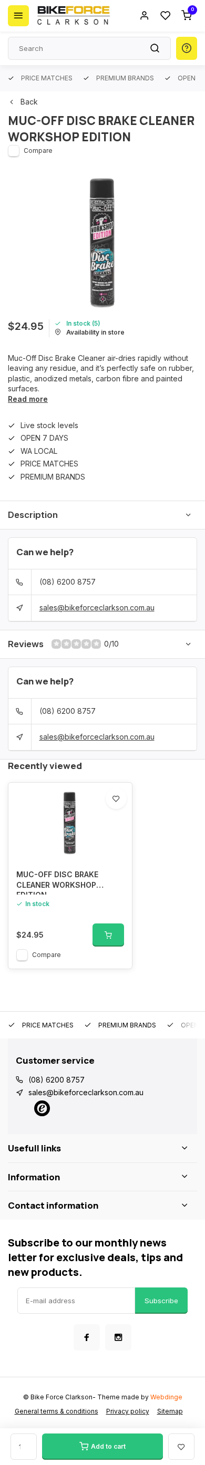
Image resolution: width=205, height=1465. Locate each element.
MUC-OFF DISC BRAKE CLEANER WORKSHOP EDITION (57, 882)
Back (29, 101)
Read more (28, 398)
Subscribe (161, 1300)
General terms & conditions (56, 1411)
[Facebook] (87, 1337)
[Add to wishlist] (116, 798)
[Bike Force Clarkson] (73, 16)
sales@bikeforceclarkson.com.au (97, 607)
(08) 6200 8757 (67, 581)
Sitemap (170, 1411)
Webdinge (166, 1397)
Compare (38, 150)
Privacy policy (127, 1411)
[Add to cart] (108, 935)
